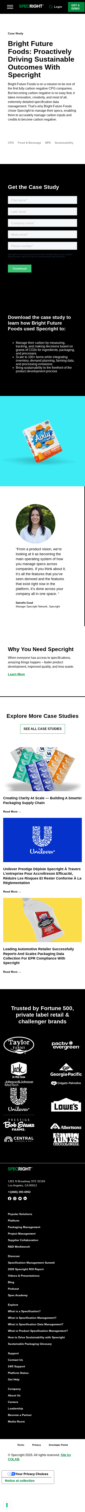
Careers (13, 1402)
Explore (13, 1304)
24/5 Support (16, 1366)
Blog (11, 1282)
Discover (14, 1256)
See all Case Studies (43, 729)
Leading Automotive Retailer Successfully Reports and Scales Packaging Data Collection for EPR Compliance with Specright (38, 956)
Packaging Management (24, 1227)
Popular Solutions (20, 1214)
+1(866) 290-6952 (19, 1191)
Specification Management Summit (31, 1262)
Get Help (14, 1379)
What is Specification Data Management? (35, 1324)
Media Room (16, 1421)
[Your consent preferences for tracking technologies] (7, 1505)
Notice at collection (20, 1481)
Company (14, 1388)
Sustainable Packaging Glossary (30, 1343)
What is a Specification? (24, 1311)
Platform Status (18, 1372)
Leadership (15, 1408)
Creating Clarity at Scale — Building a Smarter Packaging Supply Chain (42, 800)
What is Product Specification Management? (38, 1330)
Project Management (22, 1233)
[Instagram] (15, 1199)
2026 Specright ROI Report (26, 1269)
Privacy (36, 1445)
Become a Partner (20, 1415)
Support (13, 1353)
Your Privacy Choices (31, 1474)
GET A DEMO (75, 7)
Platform (13, 1220)
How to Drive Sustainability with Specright (36, 1337)
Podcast (13, 1288)
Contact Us (15, 1359)
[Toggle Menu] (10, 6)
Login (58, 6)
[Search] (51, 7)
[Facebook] (9, 1199)
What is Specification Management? (32, 1317)
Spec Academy (18, 1295)
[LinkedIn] (25, 1199)
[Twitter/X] (20, 1199)
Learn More (16, 674)
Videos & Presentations (24, 1275)
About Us (14, 1395)
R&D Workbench (19, 1246)
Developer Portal (58, 1445)
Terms (20, 1445)
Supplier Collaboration (23, 1240)
